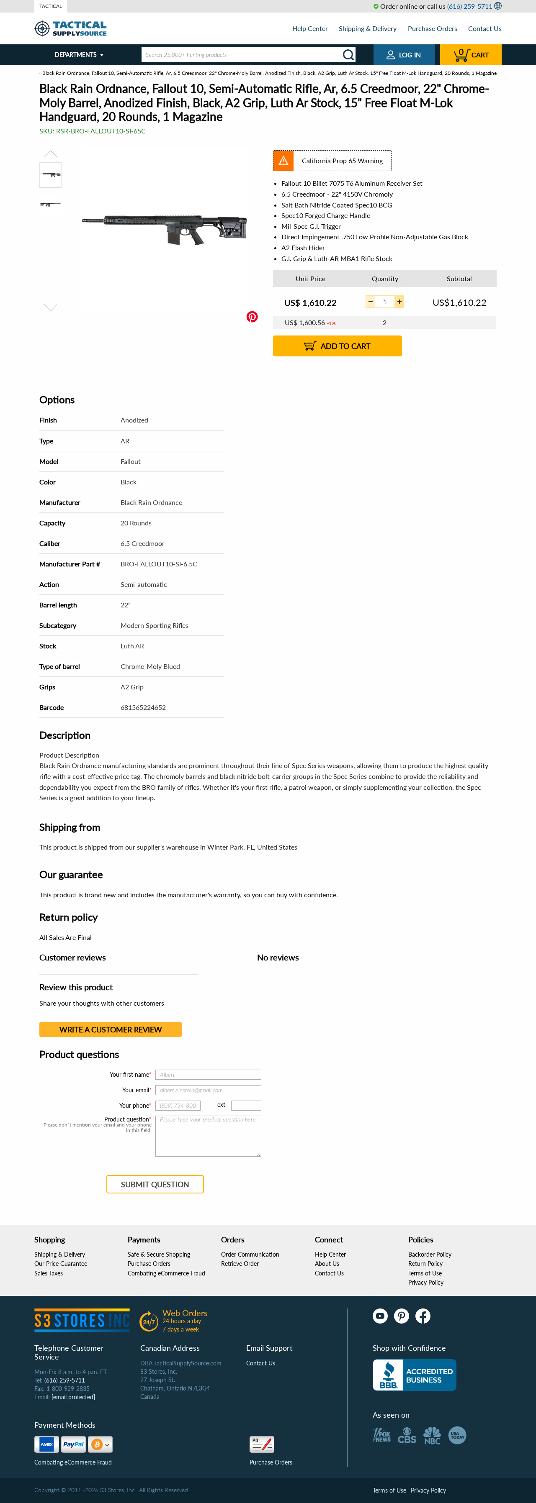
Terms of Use (425, 1273)
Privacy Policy (425, 1282)
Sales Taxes (48, 1273)
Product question (126, 1119)
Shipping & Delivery (368, 28)
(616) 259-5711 (469, 6)
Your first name (129, 1074)
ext (221, 1104)
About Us (327, 1263)
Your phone (134, 1105)
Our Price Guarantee (60, 1263)
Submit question (155, 1184)
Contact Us (485, 28)
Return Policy (425, 1263)
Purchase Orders (432, 28)
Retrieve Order (240, 1263)
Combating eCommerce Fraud (166, 1273)
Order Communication (250, 1254)
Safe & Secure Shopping (159, 1254)
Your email (135, 1089)
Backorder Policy (429, 1254)
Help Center (310, 28)
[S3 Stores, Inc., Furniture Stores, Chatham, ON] (414, 1375)
